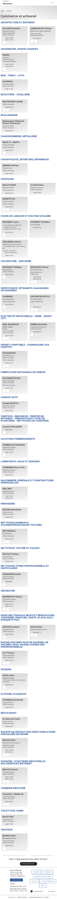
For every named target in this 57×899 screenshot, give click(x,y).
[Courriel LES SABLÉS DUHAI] (7, 390)
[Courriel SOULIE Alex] (32, 635)
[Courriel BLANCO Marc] (4, 848)
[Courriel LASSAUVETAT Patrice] (35, 41)
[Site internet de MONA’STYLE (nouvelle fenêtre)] (4, 209)
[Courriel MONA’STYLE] (7, 209)
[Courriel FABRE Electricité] (32, 334)
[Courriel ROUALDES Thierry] (35, 281)
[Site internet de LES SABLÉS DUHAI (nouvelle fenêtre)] (4, 390)
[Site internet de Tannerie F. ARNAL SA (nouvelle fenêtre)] (4, 804)
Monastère (7, 3)
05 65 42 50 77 (21, 876)
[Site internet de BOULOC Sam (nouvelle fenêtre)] (4, 754)
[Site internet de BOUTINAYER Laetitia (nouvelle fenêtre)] (4, 109)
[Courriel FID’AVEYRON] (7, 365)
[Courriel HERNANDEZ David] (4, 584)
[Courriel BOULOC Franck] (7, 781)
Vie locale (9, 11)
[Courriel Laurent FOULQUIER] (4, 432)
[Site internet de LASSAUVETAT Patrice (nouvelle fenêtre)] (32, 41)
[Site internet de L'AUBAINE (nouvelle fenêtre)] (4, 307)
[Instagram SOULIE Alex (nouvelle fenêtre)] (35, 635)
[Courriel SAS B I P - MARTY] (4, 153)
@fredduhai (12, 385)
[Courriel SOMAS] (4, 69)
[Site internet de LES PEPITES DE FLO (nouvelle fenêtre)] (32, 309)
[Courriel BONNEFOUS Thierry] (7, 609)
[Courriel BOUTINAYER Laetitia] (7, 109)
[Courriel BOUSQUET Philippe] (4, 277)
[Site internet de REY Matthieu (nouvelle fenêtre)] (4, 541)
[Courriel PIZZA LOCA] (4, 687)
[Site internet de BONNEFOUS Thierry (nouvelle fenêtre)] (4, 609)
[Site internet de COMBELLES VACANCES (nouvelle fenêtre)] (4, 455)
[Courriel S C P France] (7, 663)
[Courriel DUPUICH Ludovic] (4, 637)
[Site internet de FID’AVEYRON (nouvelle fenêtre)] (4, 365)
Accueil (2, 11)
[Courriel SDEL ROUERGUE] (7, 338)
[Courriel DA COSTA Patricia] (4, 42)
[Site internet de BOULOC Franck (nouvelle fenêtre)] (4, 781)
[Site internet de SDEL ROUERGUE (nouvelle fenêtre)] (4, 338)
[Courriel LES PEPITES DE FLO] (35, 309)
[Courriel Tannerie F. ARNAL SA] (7, 804)
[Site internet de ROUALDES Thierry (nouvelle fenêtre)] (32, 281)
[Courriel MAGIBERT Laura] (4, 235)
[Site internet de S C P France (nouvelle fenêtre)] (4, 663)
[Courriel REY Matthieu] (7, 541)
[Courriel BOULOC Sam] (7, 754)
